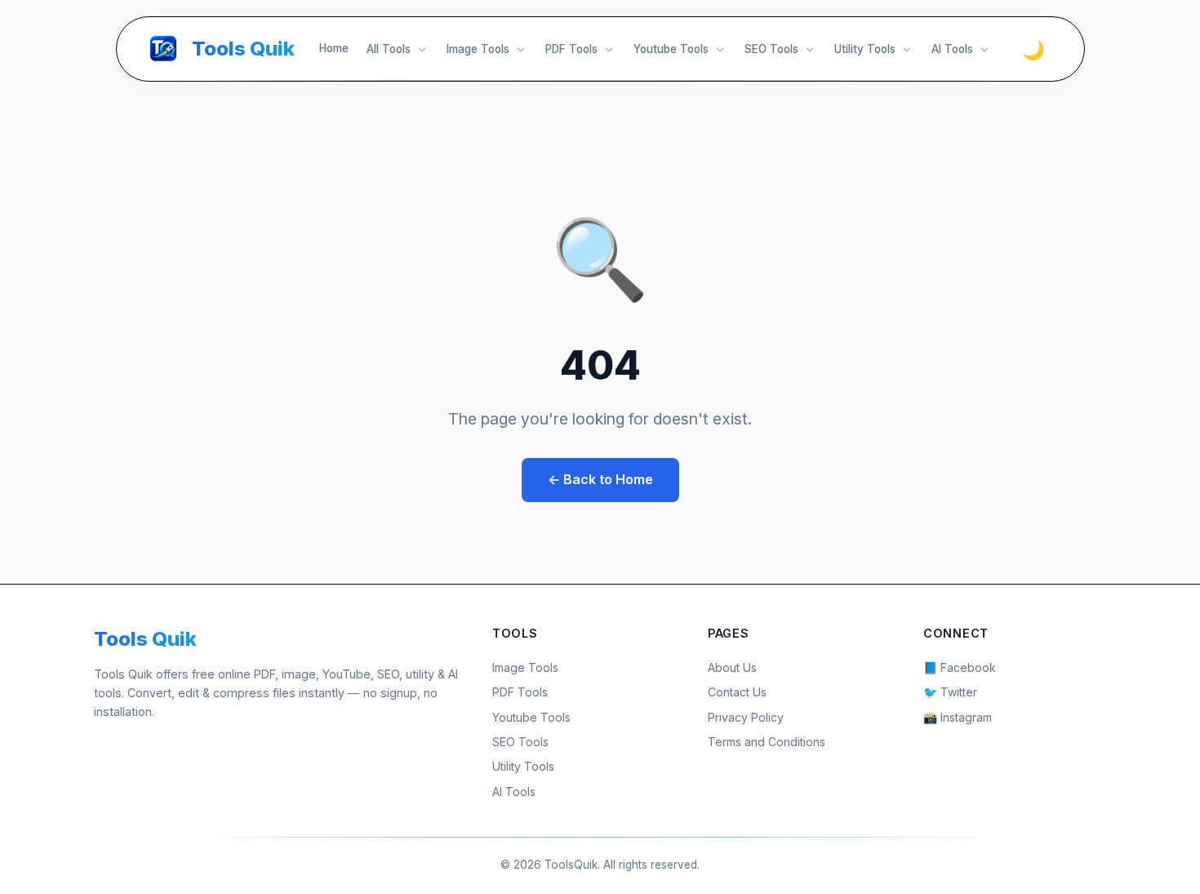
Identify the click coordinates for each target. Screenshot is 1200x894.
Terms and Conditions (766, 742)
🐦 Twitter (950, 692)
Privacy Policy (746, 717)
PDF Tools (571, 49)
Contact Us (737, 692)
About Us (732, 667)
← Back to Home (600, 479)
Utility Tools (865, 49)
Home (334, 48)
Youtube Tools (671, 49)
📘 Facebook (959, 667)
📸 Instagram (957, 717)
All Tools (389, 49)
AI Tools (952, 49)
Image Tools (478, 49)
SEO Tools (771, 49)
